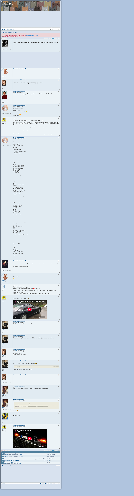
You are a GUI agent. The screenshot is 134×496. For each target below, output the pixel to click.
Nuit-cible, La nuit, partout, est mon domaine (11, 460)
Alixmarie (3, 355)
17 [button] (51, 38)
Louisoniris (6, 454)
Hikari (3, 111)
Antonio (3, 329)
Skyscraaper (7, 456)
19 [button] (54, 38)
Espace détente (20, 454)
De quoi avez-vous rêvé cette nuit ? (9, 32)
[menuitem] (3, 28)
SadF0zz (16, 286)
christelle (49, 460)
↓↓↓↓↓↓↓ (37, 408)
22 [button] (58, 38)
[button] (45, 38)
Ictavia (3, 268)
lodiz (2, 99)
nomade (6, 461)
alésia (6, 458)
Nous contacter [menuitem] (43, 483)
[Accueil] (30, 6)
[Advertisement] (30, 19)
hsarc (2, 429)
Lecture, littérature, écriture (20, 461)
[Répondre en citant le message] (58, 40)
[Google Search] (58, 29)
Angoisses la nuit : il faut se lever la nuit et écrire (12, 462)
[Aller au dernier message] (51, 453)
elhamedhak (16, 69)
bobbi (6, 463)
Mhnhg (3, 394)
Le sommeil (21, 456)
